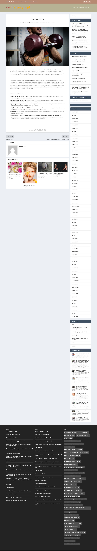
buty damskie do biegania (82, 435)
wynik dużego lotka (69, 541)
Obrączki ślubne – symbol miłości (14, 497)
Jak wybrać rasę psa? (81, 411)
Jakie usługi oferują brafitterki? (42, 434)
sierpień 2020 (75, 212)
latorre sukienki (84, 452)
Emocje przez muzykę (11, 460)
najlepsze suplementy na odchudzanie (74, 467)
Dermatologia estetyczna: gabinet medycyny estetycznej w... (26, 1)
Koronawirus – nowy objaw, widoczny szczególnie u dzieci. (80, 403)
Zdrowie (45, 22)
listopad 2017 (75, 284)
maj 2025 (74, 131)
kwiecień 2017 (75, 306)
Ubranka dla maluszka (40, 473)
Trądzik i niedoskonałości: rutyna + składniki (80, 339)
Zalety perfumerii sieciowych (13, 434)
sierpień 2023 (75, 160)
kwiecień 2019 (75, 238)
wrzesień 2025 (75, 128)
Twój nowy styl (75, 70)
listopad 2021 (75, 183)
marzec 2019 (75, 241)
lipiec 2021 (74, 186)
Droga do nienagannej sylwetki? (79, 56)
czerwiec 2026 (75, 112)
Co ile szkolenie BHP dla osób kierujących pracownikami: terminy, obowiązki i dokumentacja (80, 25)
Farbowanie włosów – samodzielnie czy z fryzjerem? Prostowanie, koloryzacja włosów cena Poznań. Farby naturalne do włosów (18, 465)
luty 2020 (74, 229)
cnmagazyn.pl (29, 22)
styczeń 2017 (75, 316)
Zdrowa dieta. (9, 484)
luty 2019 (74, 245)
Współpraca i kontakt (83, 7)
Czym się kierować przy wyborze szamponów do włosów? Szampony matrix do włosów (19, 449)
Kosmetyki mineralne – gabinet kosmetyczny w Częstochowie (79, 60)
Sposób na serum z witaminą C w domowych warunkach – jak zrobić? (19, 470)
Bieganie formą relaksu (81, 386)
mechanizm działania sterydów (72, 461)
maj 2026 (74, 115)
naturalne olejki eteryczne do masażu (74, 473)
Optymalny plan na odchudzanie (19, 96)
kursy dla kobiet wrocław (71, 452)
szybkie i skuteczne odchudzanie (72, 523)
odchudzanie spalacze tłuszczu (72, 481)
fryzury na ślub (68, 438)
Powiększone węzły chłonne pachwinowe (82, 378)
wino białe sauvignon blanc (78, 64)
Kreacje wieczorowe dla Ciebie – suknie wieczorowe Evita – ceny (48, 503)
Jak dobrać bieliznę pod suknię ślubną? (44, 477)
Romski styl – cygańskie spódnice (42, 496)
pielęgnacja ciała (68, 490)
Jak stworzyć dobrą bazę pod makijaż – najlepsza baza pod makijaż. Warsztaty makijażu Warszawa (80, 362)
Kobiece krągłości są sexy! (82, 417)
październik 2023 (75, 157)
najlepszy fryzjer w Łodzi (70, 470)
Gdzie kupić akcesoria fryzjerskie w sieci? (81, 371)
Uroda (41, 22)
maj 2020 (74, 222)
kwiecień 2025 (75, 134)
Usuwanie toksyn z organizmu (72, 535)
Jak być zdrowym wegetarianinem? (19, 100)
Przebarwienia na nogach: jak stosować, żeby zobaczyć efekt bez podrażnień (80, 47)
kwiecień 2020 (75, 225)
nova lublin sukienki (69, 478)
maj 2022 (74, 177)
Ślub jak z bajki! (38, 470)
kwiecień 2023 (75, 167)
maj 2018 (74, 264)
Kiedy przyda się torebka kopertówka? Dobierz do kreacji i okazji (48, 466)
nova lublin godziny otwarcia (72, 475)
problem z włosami (79, 493)
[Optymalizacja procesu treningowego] (61, 167)
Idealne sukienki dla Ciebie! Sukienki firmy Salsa (46, 458)
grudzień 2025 (75, 121)
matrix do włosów (69, 458)
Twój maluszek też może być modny (43, 441)
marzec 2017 (75, 310)
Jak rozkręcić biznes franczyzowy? (43, 493)
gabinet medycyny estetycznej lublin (74, 444)
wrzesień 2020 (75, 209)
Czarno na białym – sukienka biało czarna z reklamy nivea (48, 444)
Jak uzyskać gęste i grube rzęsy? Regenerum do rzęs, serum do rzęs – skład (18, 445)
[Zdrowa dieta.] (37, 46)
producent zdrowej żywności (72, 496)
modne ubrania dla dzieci (70, 464)
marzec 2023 (75, 170)
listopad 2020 (75, 203)
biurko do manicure (69, 435)
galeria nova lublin (69, 446)
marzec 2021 (75, 190)
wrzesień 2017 (75, 290)
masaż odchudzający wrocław (72, 455)
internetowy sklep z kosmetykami (73, 449)
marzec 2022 (75, 180)
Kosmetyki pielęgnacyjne (12, 431)
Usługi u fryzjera (10, 487)
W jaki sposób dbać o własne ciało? (19, 107)
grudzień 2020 (75, 199)
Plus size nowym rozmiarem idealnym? (44, 450)
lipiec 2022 (74, 173)
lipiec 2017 (74, 297)
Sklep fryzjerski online (70, 512)
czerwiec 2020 (75, 219)
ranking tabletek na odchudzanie (73, 505)
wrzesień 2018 (75, 258)
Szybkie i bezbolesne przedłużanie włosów (16, 500)
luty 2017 (74, 313)
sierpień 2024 (75, 144)
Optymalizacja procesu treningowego (59, 174)
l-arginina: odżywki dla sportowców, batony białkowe (80, 92)
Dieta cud (13, 111)
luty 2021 (74, 193)
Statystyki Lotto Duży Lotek (71, 517)
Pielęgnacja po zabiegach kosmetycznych (77, 74)
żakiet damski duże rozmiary (71, 543)
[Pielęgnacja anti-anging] (30, 172)
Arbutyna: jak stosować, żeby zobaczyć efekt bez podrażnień (79, 37)
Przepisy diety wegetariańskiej (72, 502)
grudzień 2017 (75, 280)
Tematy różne (75, 335)
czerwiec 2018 (75, 261)
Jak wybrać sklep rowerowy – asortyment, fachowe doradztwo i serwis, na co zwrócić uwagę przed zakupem (80, 31)
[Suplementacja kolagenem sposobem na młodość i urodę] (15, 167)
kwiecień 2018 (75, 267)
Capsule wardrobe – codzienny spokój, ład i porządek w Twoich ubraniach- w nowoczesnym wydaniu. (47, 462)
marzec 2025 (75, 138)
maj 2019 (74, 235)
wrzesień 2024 (75, 141)
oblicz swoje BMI (81, 478)
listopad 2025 (75, 125)
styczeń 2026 (75, 118)
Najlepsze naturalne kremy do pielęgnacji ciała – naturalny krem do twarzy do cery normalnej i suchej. (80, 87)
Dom (73, 7)
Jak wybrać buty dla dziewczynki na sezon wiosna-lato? (48, 499)
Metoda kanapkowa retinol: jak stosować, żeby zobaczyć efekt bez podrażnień (80, 42)
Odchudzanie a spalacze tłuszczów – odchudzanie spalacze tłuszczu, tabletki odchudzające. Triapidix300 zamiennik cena (19, 480)
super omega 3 (41, 74)
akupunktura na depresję (70, 432)
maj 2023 (74, 164)
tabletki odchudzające (70, 529)
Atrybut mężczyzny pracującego (42, 431)
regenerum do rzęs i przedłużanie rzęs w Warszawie (74, 508)
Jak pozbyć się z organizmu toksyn (19, 104)
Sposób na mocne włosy (11, 437)
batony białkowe (83, 432)
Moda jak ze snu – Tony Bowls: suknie (43, 437)
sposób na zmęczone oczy (71, 514)
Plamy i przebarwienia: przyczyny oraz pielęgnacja (79, 328)
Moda (73, 324)
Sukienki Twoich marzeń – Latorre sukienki (45, 486)
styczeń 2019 (75, 248)
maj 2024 (74, 147)
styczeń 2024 (75, 151)
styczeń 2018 (75, 277)
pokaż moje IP (78, 490)
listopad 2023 (75, 154)
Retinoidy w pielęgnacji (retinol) (79, 332)
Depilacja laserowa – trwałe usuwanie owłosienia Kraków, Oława (45, 175)
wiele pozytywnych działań (28, 80)
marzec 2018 (75, 271)
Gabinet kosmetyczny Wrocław (72, 441)
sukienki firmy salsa (69, 520)
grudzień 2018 (75, 251)
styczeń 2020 (75, 232)
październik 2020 (75, 206)
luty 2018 (74, 274)
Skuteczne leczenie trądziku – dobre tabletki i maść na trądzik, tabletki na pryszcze (19, 457)
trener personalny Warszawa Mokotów (74, 532)
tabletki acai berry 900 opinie (71, 526)
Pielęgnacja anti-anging (29, 185)
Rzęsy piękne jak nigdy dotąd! (13, 453)
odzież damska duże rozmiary (71, 487)
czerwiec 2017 (75, 300)
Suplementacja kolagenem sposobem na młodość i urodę (14, 176)
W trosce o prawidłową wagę (78, 78)
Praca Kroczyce (68, 493)
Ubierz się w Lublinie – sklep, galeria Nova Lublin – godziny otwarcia (48, 454)
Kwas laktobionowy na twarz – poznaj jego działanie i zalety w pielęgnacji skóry (18, 475)
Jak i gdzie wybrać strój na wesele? (43, 490)
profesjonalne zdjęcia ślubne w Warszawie (75, 499)
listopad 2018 (75, 254)
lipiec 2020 (74, 216)
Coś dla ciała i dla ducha (11, 494)
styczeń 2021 (75, 196)
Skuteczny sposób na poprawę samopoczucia (79, 82)
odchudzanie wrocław (70, 484)
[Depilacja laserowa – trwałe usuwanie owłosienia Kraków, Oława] (45, 167)
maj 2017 (74, 303)
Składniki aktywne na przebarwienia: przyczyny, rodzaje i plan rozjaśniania (82, 395)
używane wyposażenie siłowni (72, 538)
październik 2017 (75, 287)
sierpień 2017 (75, 293)
